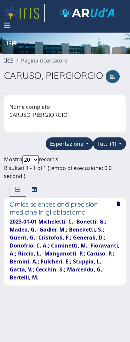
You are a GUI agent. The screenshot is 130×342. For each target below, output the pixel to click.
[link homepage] (24, 13)
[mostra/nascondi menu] (7, 25)
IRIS (9, 60)
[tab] (17, 190)
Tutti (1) (107, 143)
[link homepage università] (87, 13)
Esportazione (67, 143)
